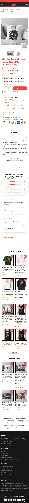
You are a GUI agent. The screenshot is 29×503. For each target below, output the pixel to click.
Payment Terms (4, 468)
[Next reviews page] (26, 241)
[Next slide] (26, 31)
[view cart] (27, 4)
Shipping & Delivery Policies (7, 466)
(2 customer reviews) (13, 70)
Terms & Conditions (5, 453)
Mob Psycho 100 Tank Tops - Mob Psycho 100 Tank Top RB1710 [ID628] (21, 343)
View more (14, 352)
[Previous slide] (2, 31)
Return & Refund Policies (6, 470)
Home (2, 9)
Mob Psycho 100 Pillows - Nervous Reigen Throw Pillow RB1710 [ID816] (8, 376)
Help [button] (26, 501)
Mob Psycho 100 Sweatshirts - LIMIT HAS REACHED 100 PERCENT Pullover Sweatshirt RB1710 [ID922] (21, 294)
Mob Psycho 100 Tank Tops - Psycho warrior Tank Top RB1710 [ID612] (7, 343)
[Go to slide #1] (10, 53)
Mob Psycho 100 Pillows (7, 11)
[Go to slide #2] (18, 53)
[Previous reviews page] (18, 241)
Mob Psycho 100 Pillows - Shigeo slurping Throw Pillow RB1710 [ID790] (8, 404)
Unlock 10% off (3, 496)
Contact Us (3, 472)
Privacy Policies (4, 455)
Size (3, 76)
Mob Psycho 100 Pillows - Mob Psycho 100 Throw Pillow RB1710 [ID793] (21, 404)
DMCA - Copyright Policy (6, 457)
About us (3, 451)
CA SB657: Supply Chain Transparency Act (10, 459)
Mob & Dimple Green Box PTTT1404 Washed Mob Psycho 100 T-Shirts (7, 269)
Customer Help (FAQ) (6, 474)
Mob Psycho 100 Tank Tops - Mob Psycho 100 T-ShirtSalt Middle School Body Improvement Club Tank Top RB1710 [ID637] (21, 319)
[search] (24, 4)
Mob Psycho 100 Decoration (12, 9)
